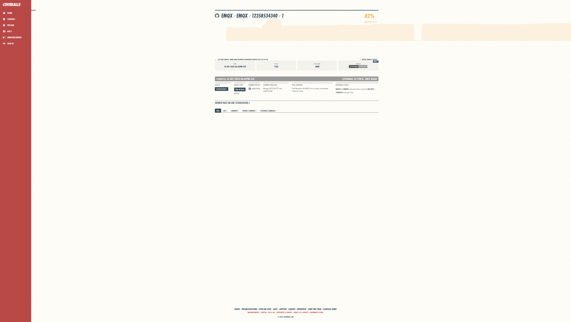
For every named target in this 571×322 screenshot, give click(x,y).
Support (283, 309)
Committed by (254, 84)
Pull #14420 (239, 89)
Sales (275, 309)
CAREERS (291, 309)
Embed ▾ (376, 61)
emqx (226, 16)
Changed (235, 110)
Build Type (238, 84)
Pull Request (297, 84)
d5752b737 (274, 88)
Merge (266, 88)
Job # (217, 84)
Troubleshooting (249, 309)
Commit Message (270, 84)
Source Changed (249, 110)
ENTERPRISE (301, 309)
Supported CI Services (284, 312)
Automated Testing (316, 312)
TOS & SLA (271, 312)
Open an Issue (265, 309)
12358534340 (264, 16)
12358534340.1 (221, 89)
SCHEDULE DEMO (330, 309)
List (225, 110)
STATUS (237, 309)
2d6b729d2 (268, 91)
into (281, 88)
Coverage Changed (268, 110)
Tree (218, 110)
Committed (221, 79)
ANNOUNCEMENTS (253, 312)
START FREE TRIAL (314, 309)
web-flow (256, 88)
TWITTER (263, 312)
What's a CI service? (301, 312)
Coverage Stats (342, 84)
